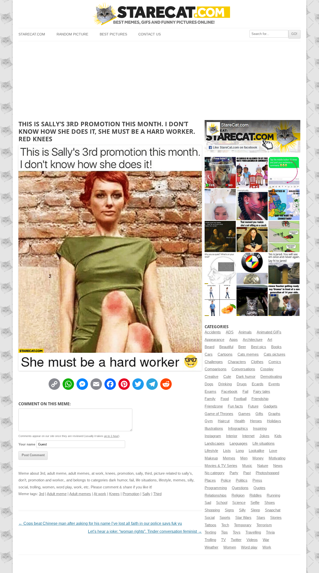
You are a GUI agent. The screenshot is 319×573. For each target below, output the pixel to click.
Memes (229, 458)
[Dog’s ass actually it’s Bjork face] (220, 204)
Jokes (264, 436)
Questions (240, 488)
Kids (278, 436)
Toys (236, 532)
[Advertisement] (159, 79)
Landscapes (215, 443)
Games (244, 414)
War (266, 540)
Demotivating (271, 377)
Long (240, 451)
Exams (210, 392)
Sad (208, 503)
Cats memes (248, 354)
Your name (26, 444)
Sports (225, 518)
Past (247, 473)
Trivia (270, 532)
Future (253, 406)
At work (100, 494)
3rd (41, 494)
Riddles (255, 495)
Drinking (225, 384)
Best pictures (113, 34)
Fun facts (235, 406)
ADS (230, 332)
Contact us (149, 34)
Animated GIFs (269, 332)
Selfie (254, 503)
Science (238, 503)
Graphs (274, 414)
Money (258, 458)
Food (225, 399)
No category (215, 473)
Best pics (258, 347)
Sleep (255, 510)
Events (274, 384)
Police (226, 480)
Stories (276, 518)
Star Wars (243, 518)
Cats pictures (274, 354)
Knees (114, 494)
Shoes (269, 503)
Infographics (238, 428)
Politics (241, 480)
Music (247, 466)
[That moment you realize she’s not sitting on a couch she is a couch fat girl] (252, 236)
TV (223, 540)
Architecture (252, 340)
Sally (146, 494)
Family (210, 399)
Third (157, 494)
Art (269, 340)
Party (234, 473)
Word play (249, 547)
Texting (210, 532)
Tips (224, 532)
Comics (274, 362)
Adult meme (57, 494)
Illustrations (214, 428)
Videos (252, 540)
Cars (209, 354)
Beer (242, 347)
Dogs (209, 384)
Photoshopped (267, 473)
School (221, 503)
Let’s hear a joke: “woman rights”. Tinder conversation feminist (145, 531)
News (278, 466)
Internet (248, 436)
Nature (262, 466)
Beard (209, 347)
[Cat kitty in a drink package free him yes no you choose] (220, 172)
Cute (227, 377)
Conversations (243, 369)
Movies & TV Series (221, 466)
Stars (260, 518)
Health (240, 421)
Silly (242, 510)
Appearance (214, 340)
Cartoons (225, 354)
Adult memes (80, 494)
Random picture (72, 34)
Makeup (211, 458)
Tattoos (210, 525)
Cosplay (267, 369)
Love (273, 451)
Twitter (236, 540)
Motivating (277, 458)
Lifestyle (211, 451)
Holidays (274, 421)
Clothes (257, 362)
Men (243, 458)
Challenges (214, 362)
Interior (231, 436)
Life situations (263, 443)
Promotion (131, 494)
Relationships (216, 495)
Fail (245, 392)
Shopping (212, 510)
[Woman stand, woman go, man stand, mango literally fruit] (220, 300)
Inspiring (260, 428)
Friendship (259, 399)
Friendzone (214, 406)
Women (229, 547)
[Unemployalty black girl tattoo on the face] (252, 204)
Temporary (242, 525)
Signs (229, 510)
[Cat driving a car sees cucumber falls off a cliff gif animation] (252, 300)
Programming (216, 488)
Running (273, 495)
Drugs (242, 384)
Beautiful (226, 347)
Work (266, 547)
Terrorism (264, 525)
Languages (238, 443)
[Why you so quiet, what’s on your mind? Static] (220, 268)
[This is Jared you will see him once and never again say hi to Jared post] (284, 268)
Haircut (224, 421)
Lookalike (256, 451)
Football (240, 399)
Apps (233, 340)
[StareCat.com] (159, 13)
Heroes (256, 421)
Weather (211, 547)
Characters (237, 362)
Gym (209, 421)
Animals (245, 332)
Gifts (259, 414)
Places (210, 480)
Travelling (253, 532)
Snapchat (272, 510)
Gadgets (270, 406)
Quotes (259, 488)
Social (210, 518)
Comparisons (216, 369)
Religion (238, 495)
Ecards (257, 384)
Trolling (210, 540)
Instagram (213, 436)
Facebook (229, 392)
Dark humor (245, 377)
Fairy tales (261, 392)
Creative (211, 377)
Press (257, 480)
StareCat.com (31, 34)
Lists (227, 451)
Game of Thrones (219, 414)
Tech (225, 525)
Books (276, 347)
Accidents (213, 332)
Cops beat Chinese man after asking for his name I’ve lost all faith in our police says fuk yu (100, 523)
